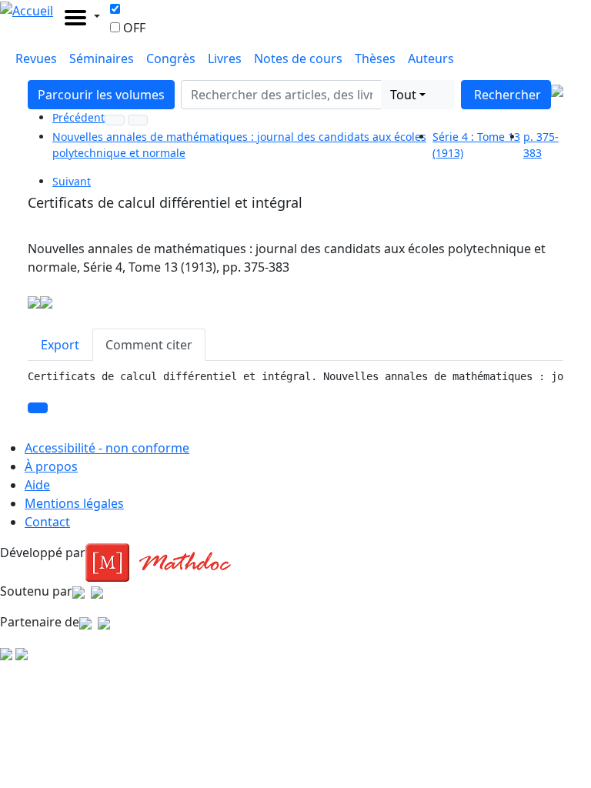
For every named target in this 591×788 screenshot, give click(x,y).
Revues (36, 58)
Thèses (375, 58)
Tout (403, 94)
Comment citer (148, 344)
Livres (225, 58)
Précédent (78, 117)
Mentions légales (74, 503)
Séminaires (101, 58)
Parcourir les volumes (101, 94)
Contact (47, 521)
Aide (37, 484)
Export (60, 344)
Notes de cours (298, 58)
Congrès (170, 58)
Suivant (71, 181)
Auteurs (431, 58)
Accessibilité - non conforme (107, 447)
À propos (51, 466)
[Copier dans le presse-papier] (38, 407)
